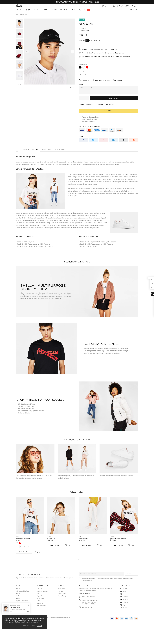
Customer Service (42, 591)
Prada (49, 536)
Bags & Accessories (22, 601)
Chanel (87, 30)
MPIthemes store (19, 5)
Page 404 (39, 596)
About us (39, 588)
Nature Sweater (83, 538)
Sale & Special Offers (22, 591)
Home (17, 14)
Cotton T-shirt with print (23, 538)
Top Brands (19, 603)
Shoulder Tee (51, 538)
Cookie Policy (62, 596)
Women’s (18, 593)
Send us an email (87, 607)
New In (18, 588)
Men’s (17, 596)
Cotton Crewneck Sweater (118, 538)
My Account (61, 588)
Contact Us (40, 603)
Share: (81, 136)
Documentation (41, 605)
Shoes (18, 598)
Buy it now (108, 111)
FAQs (38, 601)
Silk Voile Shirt (15, 607)
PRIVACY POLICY (29, 626)
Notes (81, 84)
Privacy (93, 578)
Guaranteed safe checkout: (89, 126)
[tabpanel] (92, 524)
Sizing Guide (40, 598)
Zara (17, 536)
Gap (80, 536)
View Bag (60, 591)
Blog (38, 593)
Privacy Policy (62, 593)
